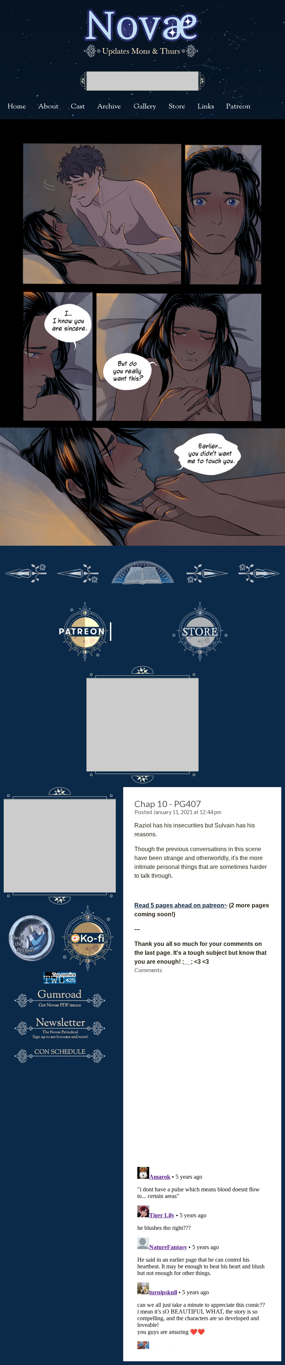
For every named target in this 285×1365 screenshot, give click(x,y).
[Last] (259, 571)
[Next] (207, 571)
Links (205, 107)
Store (176, 107)
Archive (109, 107)
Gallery (145, 107)
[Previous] (78, 571)
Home (16, 107)
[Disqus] (202, 1065)
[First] (26, 571)
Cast (78, 107)
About (48, 107)
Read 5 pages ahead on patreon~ (180, 905)
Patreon (238, 107)
